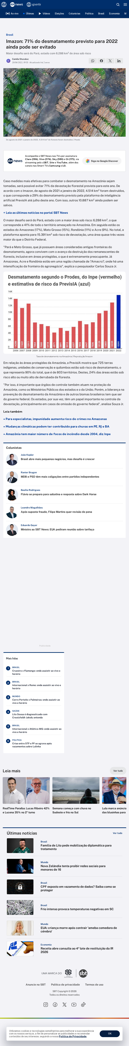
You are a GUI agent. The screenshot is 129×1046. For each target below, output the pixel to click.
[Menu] (125, 4)
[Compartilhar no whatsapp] (93, 60)
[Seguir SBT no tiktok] (83, 1004)
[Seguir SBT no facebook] (55, 1004)
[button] (26, 799)
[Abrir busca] (118, 4)
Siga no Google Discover (104, 161)
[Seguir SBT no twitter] (64, 1004)
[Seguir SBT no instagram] (45, 1004)
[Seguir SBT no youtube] (74, 1004)
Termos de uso (94, 984)
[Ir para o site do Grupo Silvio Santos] (59, 973)
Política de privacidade (65, 984)
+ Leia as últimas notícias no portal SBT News (35, 212)
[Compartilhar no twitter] (110, 60)
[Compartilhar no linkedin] (119, 60)
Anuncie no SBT (36, 984)
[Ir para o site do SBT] (83, 973)
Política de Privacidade (73, 1036)
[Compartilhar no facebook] (101, 60)
